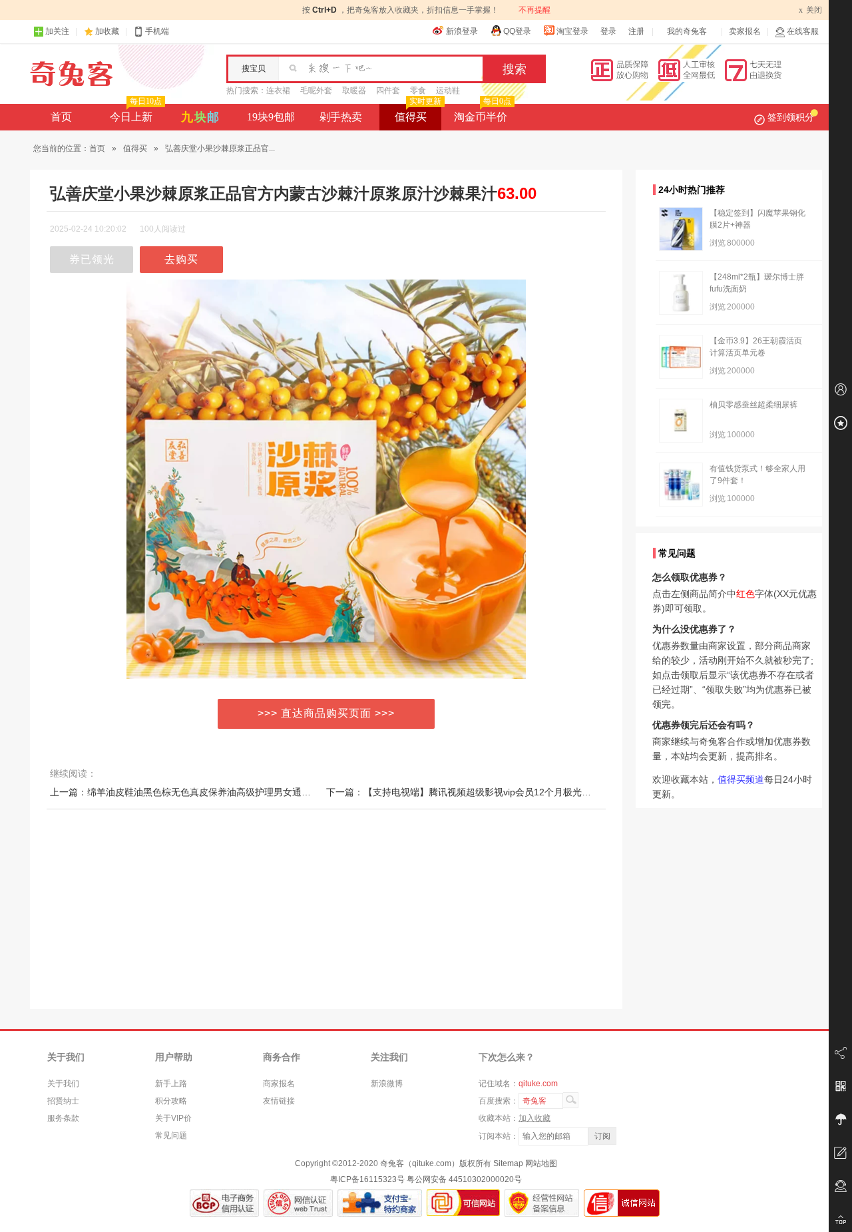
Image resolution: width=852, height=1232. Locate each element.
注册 (636, 31)
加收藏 (107, 31)
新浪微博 (387, 1083)
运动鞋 (448, 90)
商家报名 (279, 1083)
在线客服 (803, 31)
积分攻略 (171, 1101)
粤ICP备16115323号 (367, 1179)
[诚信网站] (622, 1203)
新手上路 (171, 1083)
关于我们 (63, 1083)
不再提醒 (534, 10)
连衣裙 (278, 90)
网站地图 (541, 1163)
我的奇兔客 (687, 31)
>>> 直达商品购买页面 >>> (326, 713)
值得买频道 (741, 779)
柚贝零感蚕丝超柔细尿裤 (753, 404)
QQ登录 (517, 31)
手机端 (157, 31)
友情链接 (279, 1101)
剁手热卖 (341, 116)
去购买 (181, 259)
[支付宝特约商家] (379, 1203)
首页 (61, 116)
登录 (608, 31)
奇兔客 (71, 74)
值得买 (418, 113)
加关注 (57, 31)
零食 (418, 90)
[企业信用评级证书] (298, 1203)
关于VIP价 (173, 1118)
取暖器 (354, 90)
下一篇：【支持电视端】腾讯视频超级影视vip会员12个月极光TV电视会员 (478, 792)
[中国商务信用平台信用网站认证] (224, 1203)
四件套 (388, 90)
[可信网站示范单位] (463, 1203)
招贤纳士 (63, 1101)
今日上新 (136, 113)
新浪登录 (462, 31)
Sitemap (508, 1163)
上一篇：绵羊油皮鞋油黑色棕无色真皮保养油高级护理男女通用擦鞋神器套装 (208, 792)
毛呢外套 (316, 90)
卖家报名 (745, 31)
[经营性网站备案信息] (542, 1203)
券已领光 (91, 259)
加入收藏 (534, 1118)
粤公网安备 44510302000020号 (464, 1179)
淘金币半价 (482, 113)
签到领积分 (790, 117)
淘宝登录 (572, 31)
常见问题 (171, 1135)
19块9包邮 (271, 116)
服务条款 (63, 1118)
